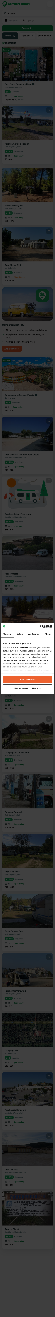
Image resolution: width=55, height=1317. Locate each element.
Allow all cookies (27, 679)
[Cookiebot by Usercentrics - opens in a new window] (40, 626)
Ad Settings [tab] (33, 634)
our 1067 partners (19, 647)
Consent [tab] (7, 634)
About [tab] (48, 634)
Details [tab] (20, 634)
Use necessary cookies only (27, 688)
